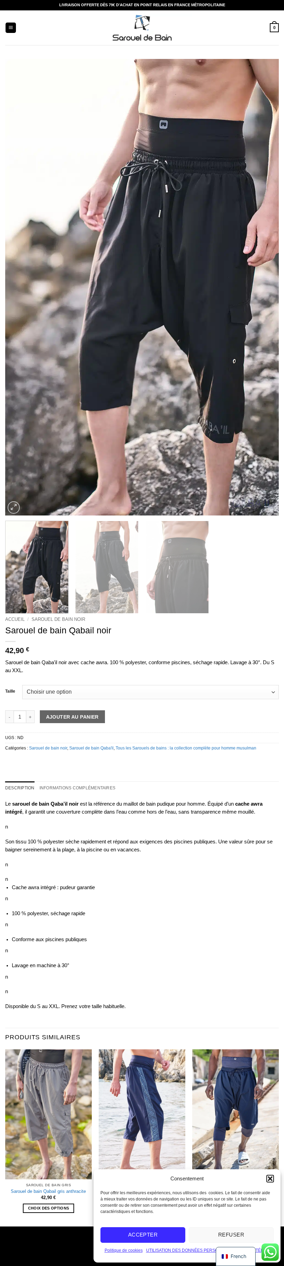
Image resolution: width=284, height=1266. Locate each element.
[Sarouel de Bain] (142, 28)
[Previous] (19, 287)
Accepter (143, 1235)
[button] (270, 1178)
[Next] (264, 287)
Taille (10, 691)
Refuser (231, 1235)
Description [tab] (20, 788)
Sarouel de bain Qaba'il (91, 748)
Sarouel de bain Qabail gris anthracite (48, 1191)
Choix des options (48, 1208)
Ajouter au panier (72, 717)
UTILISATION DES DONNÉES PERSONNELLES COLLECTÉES (206, 1250)
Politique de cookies (124, 1250)
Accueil (15, 619)
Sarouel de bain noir (58, 619)
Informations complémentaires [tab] (77, 788)
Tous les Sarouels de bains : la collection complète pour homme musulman (186, 748)
